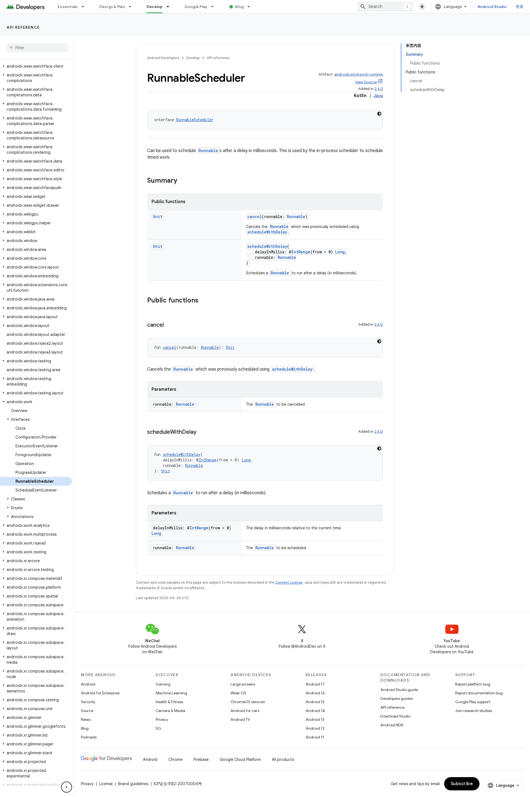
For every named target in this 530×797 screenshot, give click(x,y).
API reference (23, 27)
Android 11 (315, 737)
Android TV (240, 719)
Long (340, 251)
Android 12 (315, 728)
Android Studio (492, 6)
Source (87, 710)
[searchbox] (37, 47)
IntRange (301, 251)
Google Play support (472, 701)
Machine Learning (171, 692)
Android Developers (163, 57)
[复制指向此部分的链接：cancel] (169, 325)
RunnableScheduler (195, 119)
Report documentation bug (479, 692)
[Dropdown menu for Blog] (251, 6)
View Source (366, 82)
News (86, 719)
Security (88, 701)
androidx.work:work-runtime (358, 74)
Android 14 (315, 710)
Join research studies (473, 710)
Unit (157, 216)
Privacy (162, 719)
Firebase (201, 759)
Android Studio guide (399, 689)
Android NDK (391, 724)
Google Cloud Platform (240, 759)
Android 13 (315, 719)
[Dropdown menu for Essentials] (85, 6)
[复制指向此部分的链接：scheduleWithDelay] (202, 432)
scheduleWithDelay (267, 232)
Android (88, 684)
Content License (289, 582)
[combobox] (385, 7)
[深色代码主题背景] (379, 113)
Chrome (175, 759)
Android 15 (315, 701)
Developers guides (396, 698)
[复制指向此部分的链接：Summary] (182, 181)
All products (283, 759)
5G (158, 728)
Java (378, 96)
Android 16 (315, 692)
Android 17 (315, 684)
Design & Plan (112, 6)
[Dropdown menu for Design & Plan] (132, 6)
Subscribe (462, 784)
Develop (155, 6)
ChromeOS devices (247, 701)
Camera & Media (170, 710)
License (106, 784)
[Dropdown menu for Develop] (170, 6)
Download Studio (395, 716)
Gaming (163, 684)
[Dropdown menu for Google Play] (214, 6)
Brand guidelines (133, 784)
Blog (239, 6)
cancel (254, 216)
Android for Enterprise (100, 692)
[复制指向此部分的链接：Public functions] (204, 300)
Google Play (196, 6)
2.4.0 (378, 88)
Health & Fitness (169, 701)
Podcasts (89, 737)
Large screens (242, 684)
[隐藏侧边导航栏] (66, 787)
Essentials (68, 6)
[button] (36, 66)
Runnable (208, 150)
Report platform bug (472, 684)
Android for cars (244, 710)
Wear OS (238, 692)
